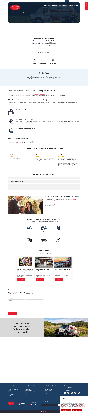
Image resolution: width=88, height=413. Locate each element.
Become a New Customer (13, 389)
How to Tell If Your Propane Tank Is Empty (62, 270)
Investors (10, 393)
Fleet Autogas (27, 389)
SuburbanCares (11, 394)
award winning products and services (22, 103)
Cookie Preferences (81, 406)
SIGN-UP (67, 1)
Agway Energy (11, 396)
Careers (78, 1)
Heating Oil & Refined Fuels (30, 391)
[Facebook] (68, 393)
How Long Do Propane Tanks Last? (42, 270)
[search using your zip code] (59, 405)
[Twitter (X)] (79, 393)
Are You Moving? (47, 391)
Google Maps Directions (64, 26)
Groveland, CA (39, 41)
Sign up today (20, 95)
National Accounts (28, 390)
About (75, 5)
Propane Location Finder (48, 388)
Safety (9, 391)
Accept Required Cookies (66, 410)
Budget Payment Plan (29, 393)
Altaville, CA (50, 41)
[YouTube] (75, 393)
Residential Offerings (28, 388)
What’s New (47, 5)
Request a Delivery (47, 390)
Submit (12, 313)
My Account (72, 1)
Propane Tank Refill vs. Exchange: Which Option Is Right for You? (25, 270)
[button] (56, 1)
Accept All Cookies (76, 410)
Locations (54, 5)
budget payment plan (55, 204)
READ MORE (21, 279)
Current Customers (62, 5)
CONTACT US (86, 6)
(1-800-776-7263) (67, 389)
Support (70, 5)
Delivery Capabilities (48, 389)
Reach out (15, 142)
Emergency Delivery (48, 393)
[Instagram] (65, 393)
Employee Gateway (11, 398)
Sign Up (44, 376)
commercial (42, 94)
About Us (10, 388)
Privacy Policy (64, 407)
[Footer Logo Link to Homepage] (11, 403)
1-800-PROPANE (60, 1)
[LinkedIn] (72, 393)
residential (36, 94)
